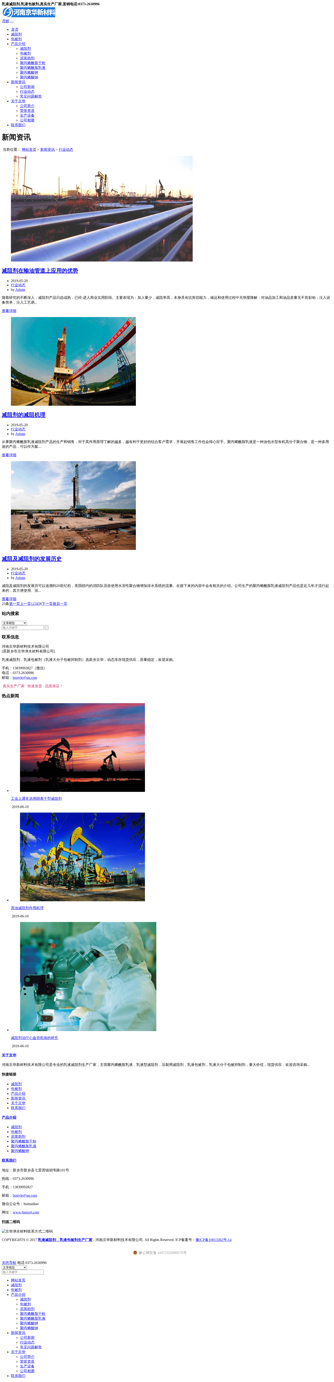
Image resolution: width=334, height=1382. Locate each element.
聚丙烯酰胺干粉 (32, 63)
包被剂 (16, 39)
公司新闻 (27, 87)
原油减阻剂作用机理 (27, 908)
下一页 (47, 604)
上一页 (25, 604)
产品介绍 (18, 44)
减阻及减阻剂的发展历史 (32, 559)
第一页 (14, 604)
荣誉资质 (27, 111)
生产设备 (27, 115)
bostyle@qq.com (25, 678)
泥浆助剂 (27, 58)
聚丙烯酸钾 (29, 72)
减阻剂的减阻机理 (23, 415)
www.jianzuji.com (26, 1212)
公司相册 (27, 120)
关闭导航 (9, 1263)
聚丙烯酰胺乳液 (32, 68)
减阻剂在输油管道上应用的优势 (40, 271)
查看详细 (9, 311)
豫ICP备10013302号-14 (214, 1240)
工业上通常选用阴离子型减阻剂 (36, 799)
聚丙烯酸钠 (29, 77)
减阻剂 (16, 34)
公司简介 (27, 106)
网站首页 (29, 149)
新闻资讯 (18, 82)
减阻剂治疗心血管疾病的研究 (34, 1038)
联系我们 (18, 125)
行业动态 (27, 91)
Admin (20, 290)
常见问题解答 (31, 96)
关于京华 (18, 101)
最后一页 (60, 604)
